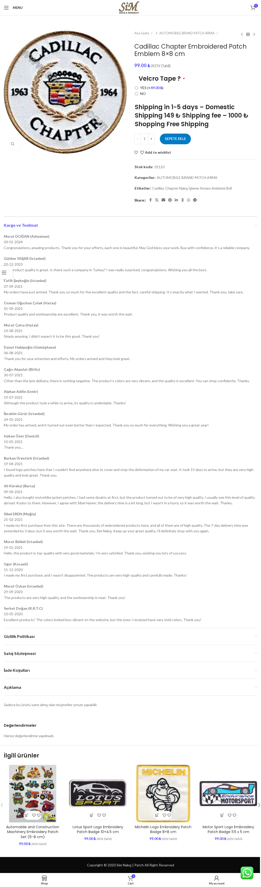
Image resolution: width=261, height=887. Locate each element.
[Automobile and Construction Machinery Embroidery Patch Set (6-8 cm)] (32, 793)
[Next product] (254, 34)
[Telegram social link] (195, 200)
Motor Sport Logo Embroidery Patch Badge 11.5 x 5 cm (228, 829)
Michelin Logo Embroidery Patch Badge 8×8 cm (163, 829)
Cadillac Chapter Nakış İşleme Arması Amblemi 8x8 (192, 188)
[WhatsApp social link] (189, 200)
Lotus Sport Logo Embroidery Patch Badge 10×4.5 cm (98, 829)
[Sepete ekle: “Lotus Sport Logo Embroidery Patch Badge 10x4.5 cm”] (93, 815)
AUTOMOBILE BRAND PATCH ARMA (187, 33)
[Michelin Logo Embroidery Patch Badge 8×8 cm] (163, 793)
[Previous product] (242, 34)
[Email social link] (163, 200)
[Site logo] (130, 7)
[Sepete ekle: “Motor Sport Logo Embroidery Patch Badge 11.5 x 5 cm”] (223, 815)
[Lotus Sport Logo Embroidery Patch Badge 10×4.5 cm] (98, 793)
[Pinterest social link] (170, 200)
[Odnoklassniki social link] (182, 200)
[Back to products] (248, 34)
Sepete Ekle (175, 139)
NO (143, 93)
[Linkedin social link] (176, 200)
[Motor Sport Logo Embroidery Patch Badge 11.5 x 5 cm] (228, 793)
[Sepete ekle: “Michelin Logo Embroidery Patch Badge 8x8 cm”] (158, 815)
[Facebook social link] (150, 200)
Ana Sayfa (142, 33)
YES (151, 87)
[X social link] (156, 200)
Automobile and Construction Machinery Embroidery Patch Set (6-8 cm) (32, 831)
